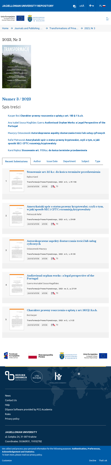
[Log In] (91, 5)
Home (5, 28)
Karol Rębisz (47, 150)
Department (69, 161)
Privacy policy (12, 418)
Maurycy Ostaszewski (56, 133)
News (8, 395)
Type (97, 161)
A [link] (80, 6)
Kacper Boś (45, 115)
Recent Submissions (16, 161)
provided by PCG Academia (38, 409)
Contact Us (11, 400)
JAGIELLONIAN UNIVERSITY (21, 432)
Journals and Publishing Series (28, 28)
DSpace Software (14, 409)
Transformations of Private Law (63, 28)
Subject (85, 161)
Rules (8, 414)
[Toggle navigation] (107, 18)
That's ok (103, 460)
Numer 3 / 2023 (16, 99)
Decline (92, 460)
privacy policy (36, 455)
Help (7, 405)
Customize (7, 460)
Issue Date (52, 161)
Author (37, 161)
